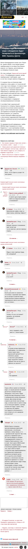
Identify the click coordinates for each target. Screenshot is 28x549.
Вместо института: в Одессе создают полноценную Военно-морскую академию (13, 155)
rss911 (8, 479)
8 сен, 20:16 (17, 248)
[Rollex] (2, 263)
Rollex (7, 262)
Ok (21, 547)
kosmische (8, 384)
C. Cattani (10, 209)
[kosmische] (2, 384)
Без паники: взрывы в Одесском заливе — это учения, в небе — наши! (14, 144)
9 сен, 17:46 (15, 479)
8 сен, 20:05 (17, 209)
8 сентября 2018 (9, 46)
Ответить (7, 178)
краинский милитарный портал (13, 74)
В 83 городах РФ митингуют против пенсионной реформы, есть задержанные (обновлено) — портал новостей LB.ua (16, 484)
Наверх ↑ (10, 511)
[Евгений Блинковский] (2, 289)
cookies (16, 547)
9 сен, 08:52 (18, 384)
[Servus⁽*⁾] (5, 327)
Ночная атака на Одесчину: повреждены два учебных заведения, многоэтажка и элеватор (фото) (7, 12)
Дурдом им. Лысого (11, 168)
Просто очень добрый (16, 193)
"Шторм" (7, 422)
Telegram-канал (15, 544)
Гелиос (11, 372)
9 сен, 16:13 (17, 422)
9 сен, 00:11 (20, 326)
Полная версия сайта (5, 542)
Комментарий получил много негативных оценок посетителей (13, 183)
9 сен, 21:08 (20, 372)
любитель (11, 344)
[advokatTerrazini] (3, 222)
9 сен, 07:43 (21, 344)
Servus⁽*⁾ (12, 326)
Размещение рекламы (16, 542)
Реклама (14, 28)
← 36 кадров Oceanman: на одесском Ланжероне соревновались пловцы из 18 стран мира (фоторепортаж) (12, 522)
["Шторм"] (2, 423)
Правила (3, 511)
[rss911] (3, 479)
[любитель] (3, 345)
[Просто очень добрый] (4, 196)
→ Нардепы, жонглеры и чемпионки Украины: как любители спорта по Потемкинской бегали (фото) (14, 529)
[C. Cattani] (3, 209)
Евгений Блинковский (11, 289)
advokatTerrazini (12, 221)
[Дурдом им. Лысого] (2, 169)
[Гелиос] (4, 372)
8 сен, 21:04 (15, 262)
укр (23, 17)
